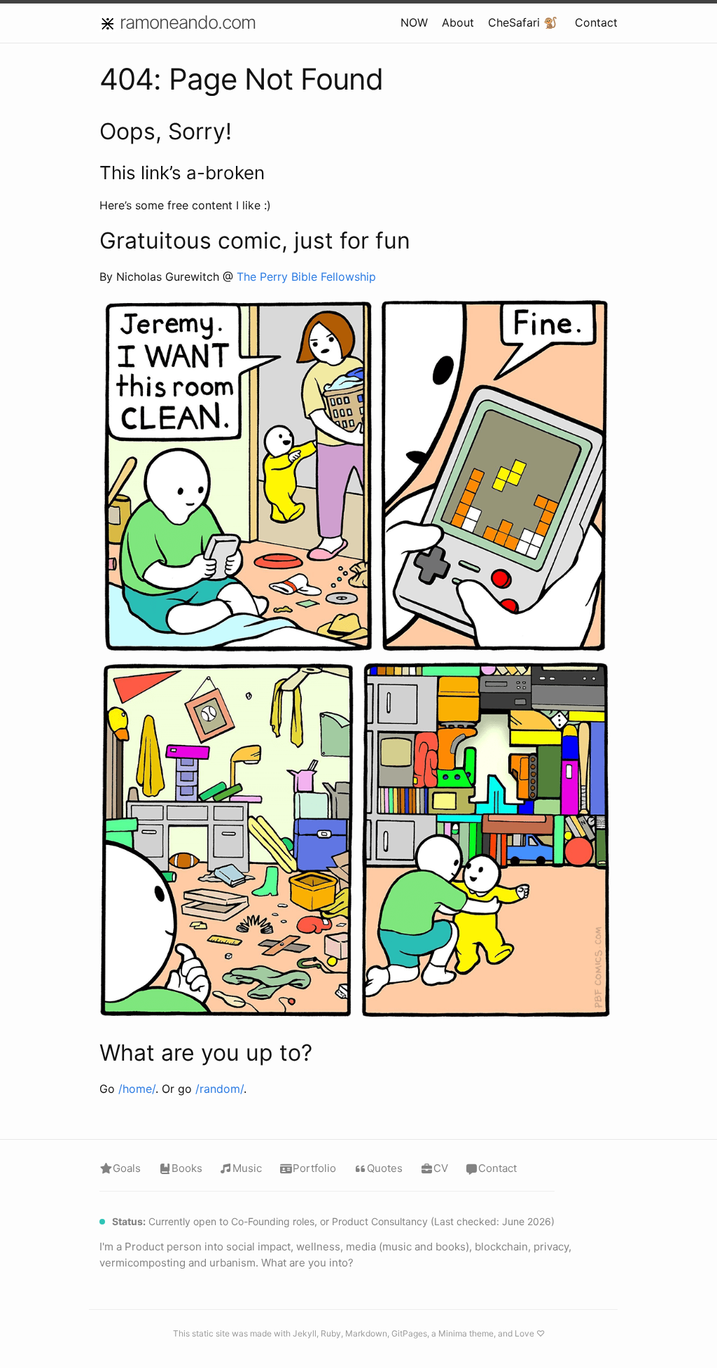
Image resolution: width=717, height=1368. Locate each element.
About (458, 22)
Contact (596, 22)
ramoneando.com (188, 22)
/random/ (219, 1089)
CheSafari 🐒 (522, 22)
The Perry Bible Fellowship (306, 277)
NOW (414, 22)
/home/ (136, 1089)
